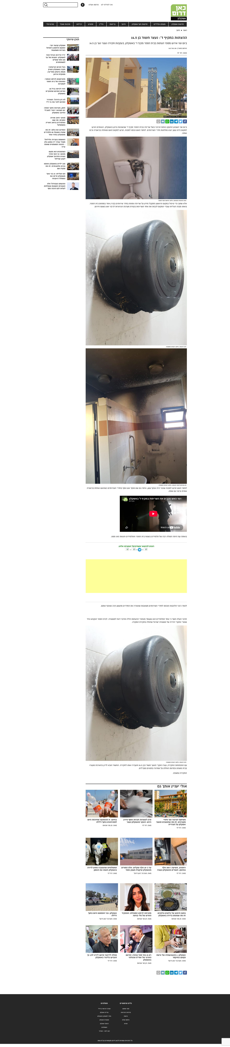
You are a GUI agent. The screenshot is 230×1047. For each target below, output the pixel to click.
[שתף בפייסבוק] (82, 4)
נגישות (126, 1016)
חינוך (123, 24)
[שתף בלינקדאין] (172, 121)
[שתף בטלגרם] (176, 121)
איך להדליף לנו (107, 5)
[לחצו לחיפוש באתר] (46, 4)
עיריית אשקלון (104, 1012)
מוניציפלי (50, 24)
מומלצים (104, 1003)
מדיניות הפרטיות (126, 1012)
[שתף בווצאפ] (167, 121)
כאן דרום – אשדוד (104, 1031)
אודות (125, 1023)
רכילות (79, 24)
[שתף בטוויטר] (180, 121)
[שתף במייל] (163, 121)
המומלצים (104, 1027)
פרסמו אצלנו (94, 5)
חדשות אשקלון (178, 24)
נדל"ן (101, 24)
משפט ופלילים (159, 24)
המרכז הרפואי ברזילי (104, 1008)
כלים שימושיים (126, 1003)
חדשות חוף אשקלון (139, 24)
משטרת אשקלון (104, 1020)
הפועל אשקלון (104, 1023)
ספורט (90, 24)
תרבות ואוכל (65, 24)
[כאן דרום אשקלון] (175, 10)
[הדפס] (158, 121)
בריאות (112, 24)
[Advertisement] (118, 576)
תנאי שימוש (125, 1008)
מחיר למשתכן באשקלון (104, 1016)
